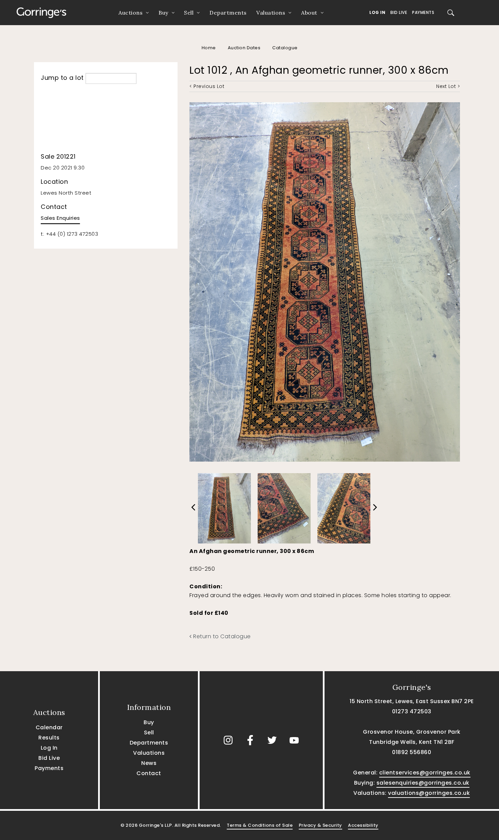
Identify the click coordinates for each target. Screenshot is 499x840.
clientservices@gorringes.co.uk (424, 772)
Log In (377, 12)
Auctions (130, 12)
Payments (423, 12)
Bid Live (398, 12)
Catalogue (285, 47)
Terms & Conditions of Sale (260, 825)
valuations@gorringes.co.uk (429, 793)
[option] (224, 506)
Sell (188, 12)
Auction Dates (244, 47)
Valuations (270, 12)
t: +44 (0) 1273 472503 (69, 233)
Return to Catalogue (221, 636)
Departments (228, 12)
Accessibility (363, 825)
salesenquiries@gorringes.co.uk (422, 783)
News (148, 763)
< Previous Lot (206, 86)
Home (209, 47)
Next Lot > (448, 86)
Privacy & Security (320, 825)
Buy (163, 12)
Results (49, 737)
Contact (148, 773)
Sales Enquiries (60, 217)
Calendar (49, 727)
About (309, 12)
